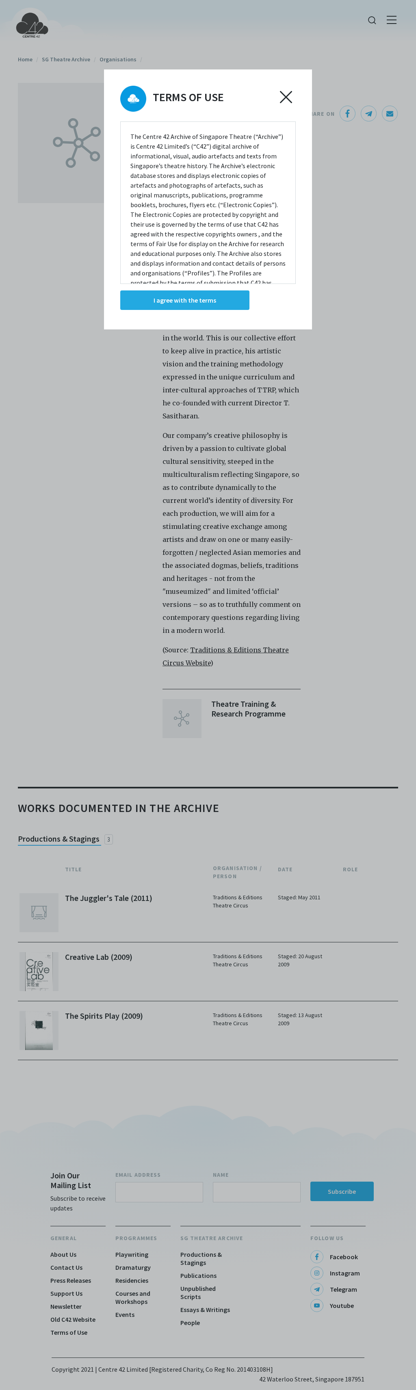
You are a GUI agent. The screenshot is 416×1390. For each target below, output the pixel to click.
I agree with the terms (185, 300)
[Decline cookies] (286, 97)
